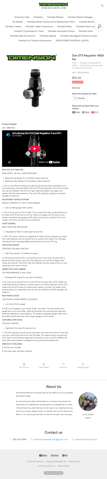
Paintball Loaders (13, 26)
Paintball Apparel (48, 36)
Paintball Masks (64, 26)
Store (74, 63)
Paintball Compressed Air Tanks (29, 31)
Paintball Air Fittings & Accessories (35, 40)
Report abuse (63, 466)
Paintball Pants (86, 31)
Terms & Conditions (35, 461)
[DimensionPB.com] (53, 5)
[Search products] (99, 26)
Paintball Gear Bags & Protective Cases (78, 36)
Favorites (63, 367)
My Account (24, 367)
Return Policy (74, 461)
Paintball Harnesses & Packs (61, 31)
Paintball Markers (55, 17)
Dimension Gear (21, 17)
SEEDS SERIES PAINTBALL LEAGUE (72, 40)
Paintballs (38, 17)
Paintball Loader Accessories (39, 26)
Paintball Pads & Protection (23, 36)
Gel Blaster (17, 22)
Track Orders (43, 367)
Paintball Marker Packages (80, 17)
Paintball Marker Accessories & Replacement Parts (51, 22)
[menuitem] (99, 49)
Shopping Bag (83, 367)
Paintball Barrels (87, 22)
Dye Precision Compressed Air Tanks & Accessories (87, 66)
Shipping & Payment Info (56, 461)
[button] (80, 98)
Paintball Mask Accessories (89, 26)
